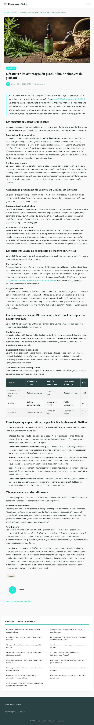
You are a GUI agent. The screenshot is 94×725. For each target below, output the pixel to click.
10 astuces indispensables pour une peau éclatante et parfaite (68, 669)
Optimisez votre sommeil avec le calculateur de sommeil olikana (23, 631)
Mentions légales (10, 712)
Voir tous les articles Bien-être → (20, 602)
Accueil (6, 12)
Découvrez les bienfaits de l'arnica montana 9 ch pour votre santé (67, 661)
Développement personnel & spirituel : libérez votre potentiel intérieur (24, 669)
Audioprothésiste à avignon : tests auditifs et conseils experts (66, 631)
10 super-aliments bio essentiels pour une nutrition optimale (24, 646)
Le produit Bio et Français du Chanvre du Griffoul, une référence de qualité (68, 638)
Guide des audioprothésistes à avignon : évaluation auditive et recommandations (24, 684)
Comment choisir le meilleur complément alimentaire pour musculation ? (21, 676)
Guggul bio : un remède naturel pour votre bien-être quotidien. (24, 638)
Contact (22, 712)
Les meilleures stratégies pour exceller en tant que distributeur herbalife (24, 653)
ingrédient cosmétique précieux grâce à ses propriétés (32, 280)
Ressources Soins (15, 4)
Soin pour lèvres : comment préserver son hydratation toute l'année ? (65, 653)
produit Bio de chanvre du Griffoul (68, 99)
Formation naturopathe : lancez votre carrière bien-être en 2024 (24, 661)
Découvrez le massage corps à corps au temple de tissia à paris (68, 676)
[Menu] (88, 4)
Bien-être (14, 12)
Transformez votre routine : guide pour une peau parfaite (67, 646)
